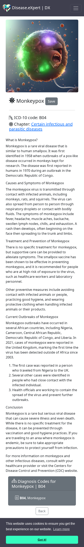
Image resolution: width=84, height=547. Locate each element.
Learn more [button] (61, 529)
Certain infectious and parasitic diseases (41, 126)
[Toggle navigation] (76, 8)
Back (42, 511)
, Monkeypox (32, 498)
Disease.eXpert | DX (30, 7)
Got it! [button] (42, 539)
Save (51, 101)
